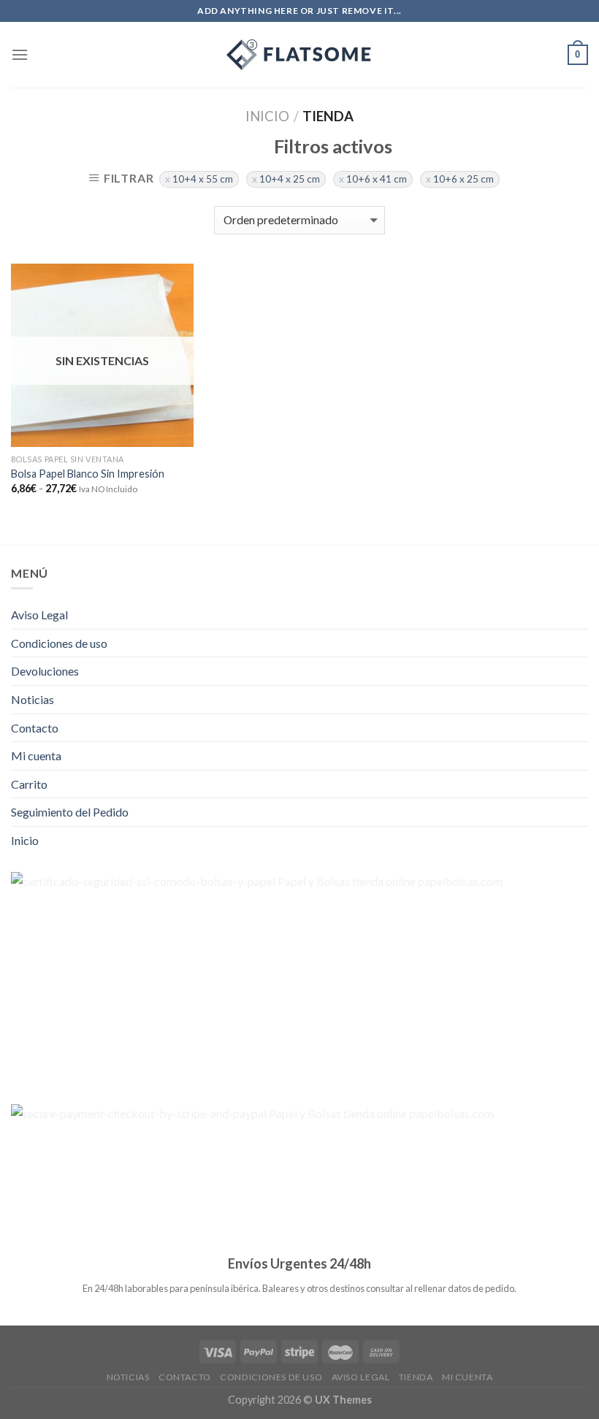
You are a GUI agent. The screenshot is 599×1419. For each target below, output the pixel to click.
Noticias (32, 699)
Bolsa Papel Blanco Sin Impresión (87, 473)
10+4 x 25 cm (289, 179)
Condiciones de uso (59, 643)
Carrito (29, 784)
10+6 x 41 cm (376, 179)
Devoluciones (45, 671)
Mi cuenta (36, 755)
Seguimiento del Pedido (70, 812)
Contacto (34, 728)
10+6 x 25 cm (463, 179)
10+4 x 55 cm (202, 179)
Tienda (416, 1377)
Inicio (267, 116)
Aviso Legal (39, 614)
